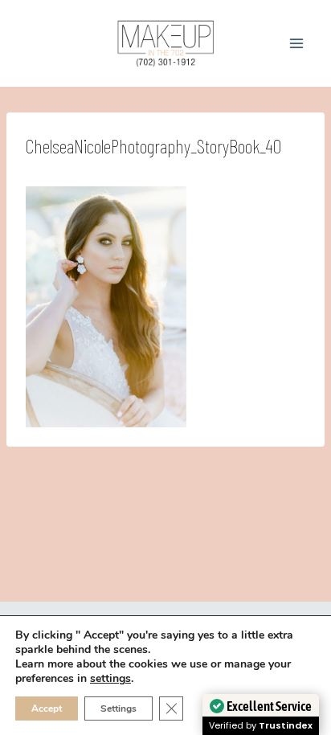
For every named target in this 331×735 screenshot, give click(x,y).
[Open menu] (296, 43)
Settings (118, 708)
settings (110, 679)
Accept (46, 708)
